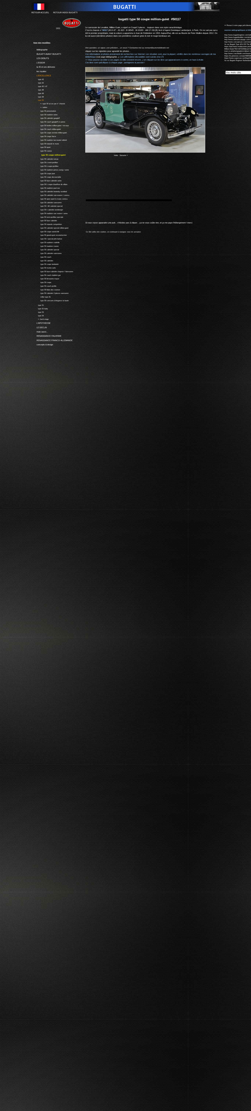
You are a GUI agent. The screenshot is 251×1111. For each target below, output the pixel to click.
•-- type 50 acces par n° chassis (49, 103)
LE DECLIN (40, 326)
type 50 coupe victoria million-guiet (50, 132)
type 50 (38, 100)
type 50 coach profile (44, 285)
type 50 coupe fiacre (44, 136)
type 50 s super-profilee (45, 165)
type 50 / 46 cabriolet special (47, 205)
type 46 (38, 89)
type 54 (38, 315)
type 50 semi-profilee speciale (48, 216)
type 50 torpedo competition (47, 223)
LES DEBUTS (41, 57)
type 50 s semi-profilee (45, 162)
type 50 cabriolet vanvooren (47, 202)
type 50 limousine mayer (46, 278)
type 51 (38, 304)
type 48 (38, 93)
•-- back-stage (41, 318)
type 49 (38, 96)
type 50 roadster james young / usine (51, 169)
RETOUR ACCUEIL (40, 12)
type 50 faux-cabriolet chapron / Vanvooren (53, 271)
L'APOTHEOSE (42, 322)
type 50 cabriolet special (46, 249)
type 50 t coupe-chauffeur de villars (50, 184)
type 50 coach (42, 256)
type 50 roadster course (46, 245)
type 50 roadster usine (45, 114)
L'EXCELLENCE (42, 75)
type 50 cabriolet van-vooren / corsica (51, 194)
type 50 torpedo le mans (46, 143)
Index (116, 155)
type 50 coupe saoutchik (46, 231)
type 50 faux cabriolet (45, 220)
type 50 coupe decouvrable (47, 176)
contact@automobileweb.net (157, 48)
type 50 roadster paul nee (46, 187)
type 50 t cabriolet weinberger (48, 209)
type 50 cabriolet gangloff (46, 117)
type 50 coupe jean (44, 173)
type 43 (38, 79)
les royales (39, 70)
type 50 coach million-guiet (47, 128)
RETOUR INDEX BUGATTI (65, 12)
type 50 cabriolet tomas (45, 158)
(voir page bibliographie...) (107, 57)
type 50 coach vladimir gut (47, 274)
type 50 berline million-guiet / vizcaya (51, 125)
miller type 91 (42, 296)
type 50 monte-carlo (44, 267)
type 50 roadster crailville (46, 242)
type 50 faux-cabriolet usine (47, 180)
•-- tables (40, 107)
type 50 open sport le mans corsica (50, 198)
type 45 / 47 (40, 86)
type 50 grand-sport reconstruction (50, 235)
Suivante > (124, 155)
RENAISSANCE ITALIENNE (47, 335)
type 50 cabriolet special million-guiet (51, 227)
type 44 (38, 82)
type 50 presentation (44, 110)
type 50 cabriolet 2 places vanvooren (51, 293)
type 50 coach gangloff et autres (49, 121)
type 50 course (42, 150)
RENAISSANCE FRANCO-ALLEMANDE (53, 339)
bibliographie (40, 49)
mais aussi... (40, 331)
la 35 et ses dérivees (44, 66)
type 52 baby (40, 308)
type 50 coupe (42, 282)
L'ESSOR (39, 62)
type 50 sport (42, 146)
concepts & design (43, 344)
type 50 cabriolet (43, 260)
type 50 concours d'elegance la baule (51, 300)
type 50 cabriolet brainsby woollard (50, 191)
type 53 (38, 311)
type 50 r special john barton (47, 238)
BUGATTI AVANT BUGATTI (47, 53)
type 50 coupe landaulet (46, 264)
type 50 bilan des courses (46, 289)
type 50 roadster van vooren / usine (50, 213)
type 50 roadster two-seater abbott (50, 139)
